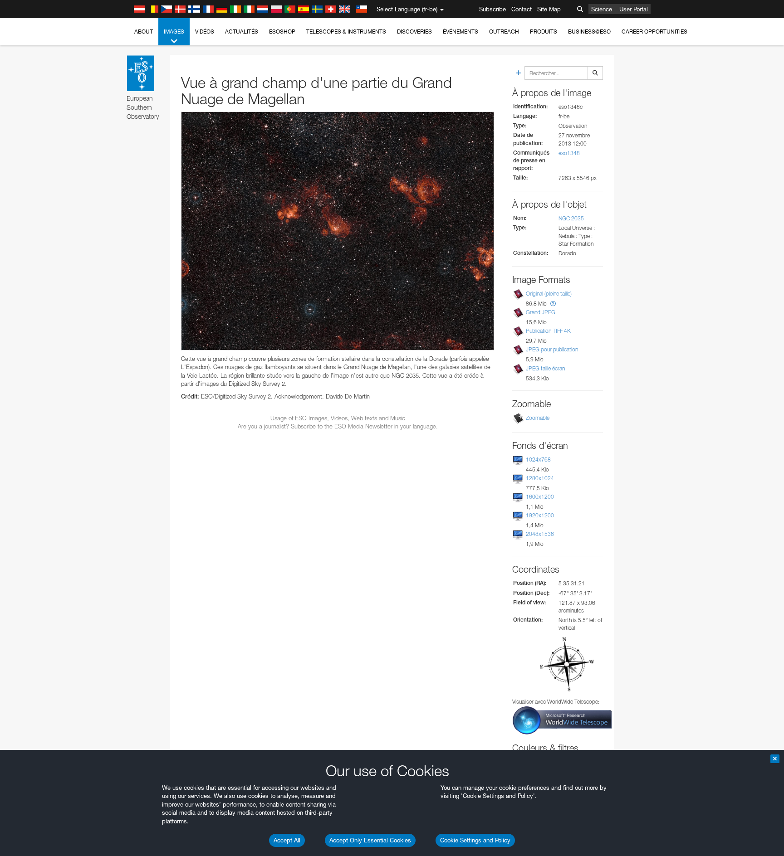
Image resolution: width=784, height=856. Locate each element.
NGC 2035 (571, 218)
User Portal (633, 9)
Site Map (549, 9)
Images (174, 31)
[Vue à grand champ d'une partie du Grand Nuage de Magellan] (337, 231)
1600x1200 (540, 496)
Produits (543, 31)
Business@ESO (589, 31)
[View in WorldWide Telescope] (562, 719)
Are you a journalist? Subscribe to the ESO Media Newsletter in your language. (338, 426)
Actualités (241, 31)
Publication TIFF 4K (548, 330)
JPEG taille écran (545, 368)
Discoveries (414, 31)
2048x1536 (540, 533)
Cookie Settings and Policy (475, 840)
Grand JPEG (540, 312)
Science (601, 9)
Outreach (504, 31)
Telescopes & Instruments (346, 31)
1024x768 (538, 459)
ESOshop (282, 31)
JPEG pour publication (552, 349)
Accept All (287, 840)
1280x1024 (540, 478)
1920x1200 (540, 515)
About (143, 31)
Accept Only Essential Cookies (370, 840)
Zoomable (537, 417)
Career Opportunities (654, 31)
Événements (460, 31)
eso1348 (569, 153)
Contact (521, 9)
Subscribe (492, 9)
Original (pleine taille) (549, 293)
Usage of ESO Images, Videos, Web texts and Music (337, 418)
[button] (553, 303)
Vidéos (204, 31)
